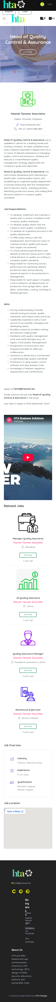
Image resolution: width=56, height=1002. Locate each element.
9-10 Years (23, 774)
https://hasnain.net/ (30, 124)
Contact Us (29, 929)
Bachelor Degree (26, 786)
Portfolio (29, 933)
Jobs (49, 4)
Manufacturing (34, 762)
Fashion (21, 762)
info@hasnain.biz (22, 883)
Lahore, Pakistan (30, 58)
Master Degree (25, 789)
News (28, 913)
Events (28, 918)
